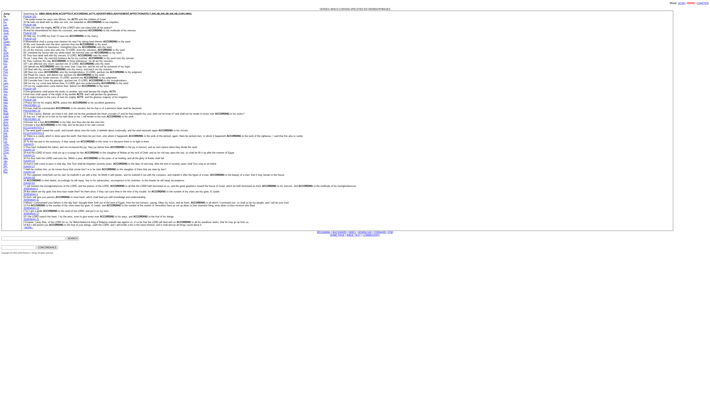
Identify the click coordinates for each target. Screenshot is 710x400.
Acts (5, 122)
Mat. (5, 111)
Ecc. (5, 75)
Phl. (5, 138)
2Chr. (6, 55)
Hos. (5, 91)
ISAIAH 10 (29, 150)
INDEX (352, 232)
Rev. (5, 172)
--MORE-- (28, 227)
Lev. (5, 25)
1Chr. (6, 52)
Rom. (6, 125)
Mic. (5, 97)
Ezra (5, 58)
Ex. (5, 22)
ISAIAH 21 (29, 155)
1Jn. (5, 169)
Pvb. (5, 72)
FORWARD (380, 232)
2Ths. (6, 147)
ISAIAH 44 (29, 172)
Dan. (5, 88)
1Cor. (6, 127)
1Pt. (5, 163)
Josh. (6, 33)
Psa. (5, 69)
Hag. (5, 102)
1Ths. (6, 144)
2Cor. (6, 130)
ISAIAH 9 (28, 144)
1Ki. (5, 47)
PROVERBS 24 (31, 111)
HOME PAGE (337, 235)
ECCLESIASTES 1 (33, 127)
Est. (5, 63)
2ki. (5, 50)
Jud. (5, 36)
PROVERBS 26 (31, 119)
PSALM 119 (29, 38)
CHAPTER (703, 3)
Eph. (5, 136)
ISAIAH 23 (29, 161)
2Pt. (5, 166)
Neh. (5, 61)
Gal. (5, 133)
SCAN (681, 3)
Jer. (5, 80)
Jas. (5, 161)
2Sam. (6, 44)
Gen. (6, 19)
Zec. (5, 105)
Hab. (5, 100)
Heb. (5, 158)
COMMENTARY (371, 235)
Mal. (5, 108)
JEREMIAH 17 (31, 213)
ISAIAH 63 (29, 183)
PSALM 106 (29, 25)
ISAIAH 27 (29, 166)
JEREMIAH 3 (30, 194)
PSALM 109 (29, 33)
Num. (6, 27)
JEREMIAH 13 (31, 208)
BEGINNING (324, 232)
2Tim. (6, 152)
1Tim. (6, 150)
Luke (6, 116)
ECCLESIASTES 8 (33, 133)
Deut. (6, 30)
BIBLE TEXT (354, 235)
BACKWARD (339, 232)
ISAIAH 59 (29, 177)
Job (5, 66)
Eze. (5, 86)
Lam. (6, 83)
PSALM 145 (29, 88)
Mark (6, 113)
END (390, 232)
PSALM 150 (29, 100)
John (6, 119)
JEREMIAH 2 (30, 188)
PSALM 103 (29, 16)
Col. (5, 141)
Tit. (5, 155)
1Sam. (6, 41)
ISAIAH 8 (28, 138)
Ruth (5, 38)
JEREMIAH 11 (31, 200)
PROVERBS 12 (31, 105)
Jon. (5, 94)
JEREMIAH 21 (31, 219)
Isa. (5, 77)
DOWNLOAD (365, 232)
